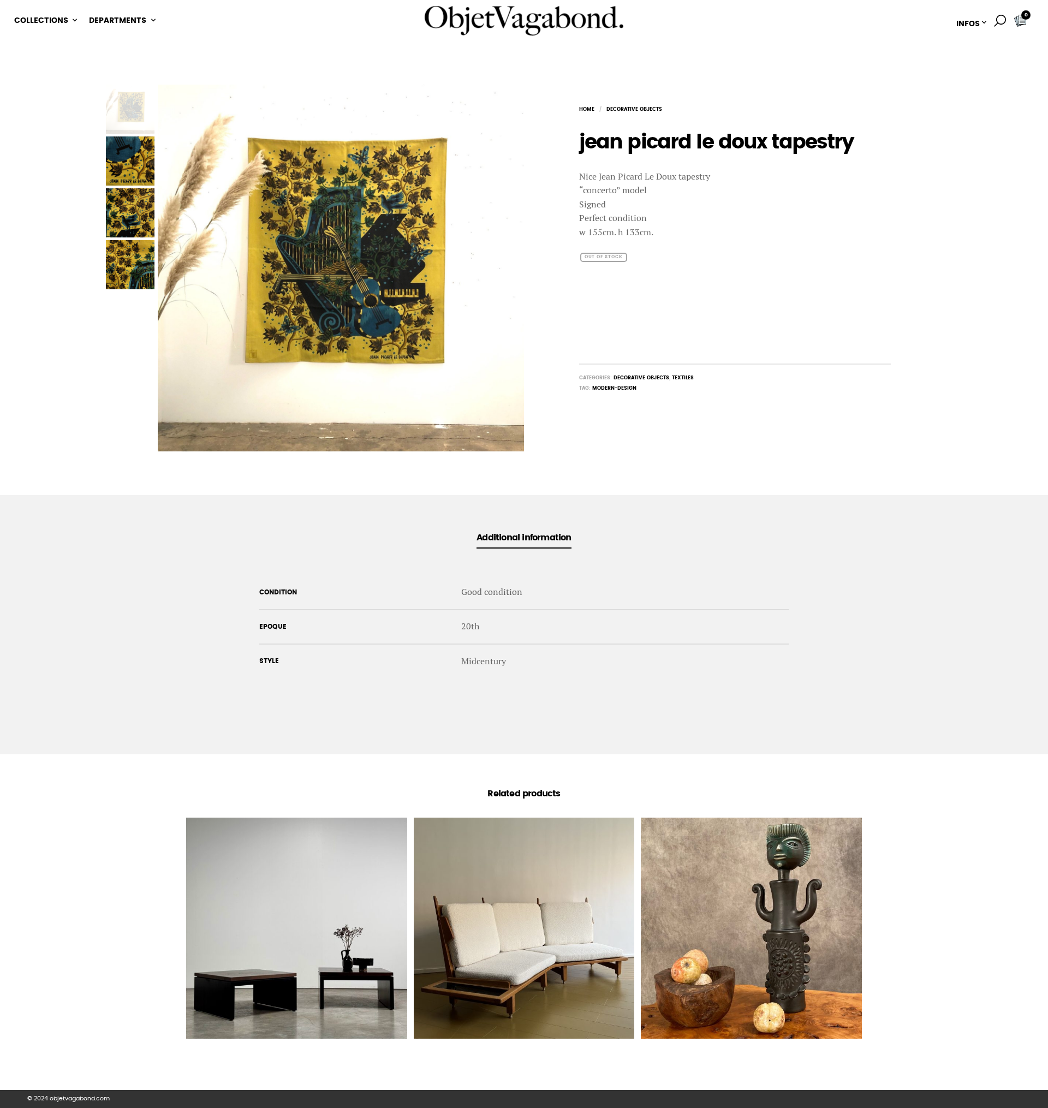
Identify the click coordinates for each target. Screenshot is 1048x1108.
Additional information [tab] (524, 537)
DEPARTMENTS (117, 21)
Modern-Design (614, 388)
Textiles (683, 378)
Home (586, 109)
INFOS (968, 24)
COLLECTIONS (41, 21)
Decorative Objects (634, 109)
